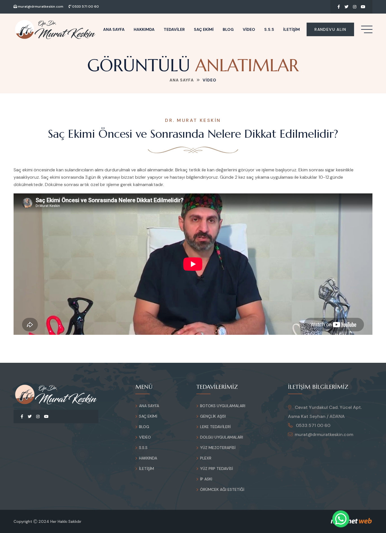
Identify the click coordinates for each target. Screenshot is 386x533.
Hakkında (148, 458)
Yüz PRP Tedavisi (216, 469)
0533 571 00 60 (85, 6)
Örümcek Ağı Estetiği (222, 489)
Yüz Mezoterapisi (217, 448)
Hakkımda (144, 29)
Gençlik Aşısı (213, 416)
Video (249, 29)
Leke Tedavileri (215, 427)
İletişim (291, 29)
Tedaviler (174, 29)
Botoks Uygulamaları (222, 406)
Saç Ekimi (204, 29)
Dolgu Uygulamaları (221, 437)
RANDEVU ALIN (330, 29)
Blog (228, 29)
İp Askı (206, 479)
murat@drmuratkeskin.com (40, 6)
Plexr (205, 458)
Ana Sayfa (114, 29)
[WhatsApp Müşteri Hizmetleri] (340, 518)
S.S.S (269, 29)
